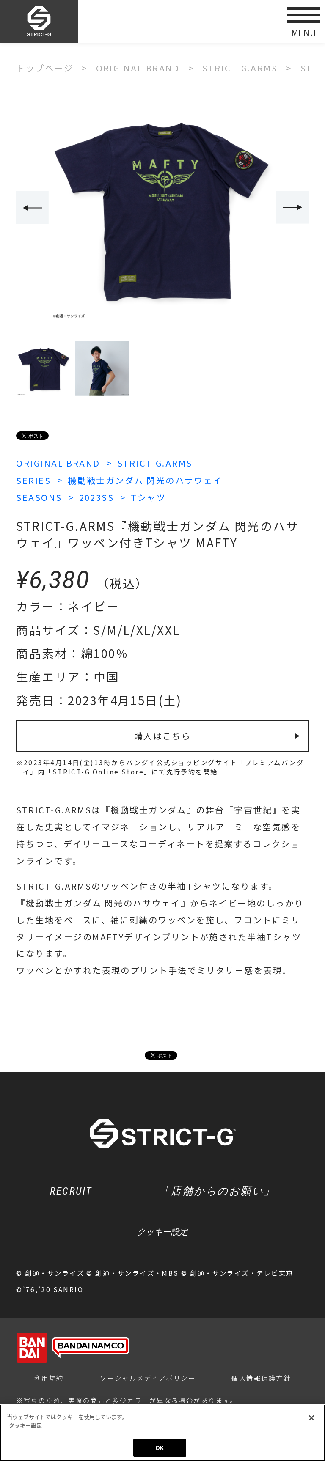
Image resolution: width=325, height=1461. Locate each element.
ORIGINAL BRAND (58, 463)
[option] (162, 208)
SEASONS (39, 497)
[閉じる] (311, 1418)
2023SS (96, 497)
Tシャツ (148, 497)
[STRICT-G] (39, 21)
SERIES (33, 480)
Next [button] (292, 207)
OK (159, 1448)
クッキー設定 (162, 1231)
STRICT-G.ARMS (155, 463)
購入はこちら (162, 736)
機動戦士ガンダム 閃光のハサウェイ (145, 480)
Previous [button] (32, 207)
